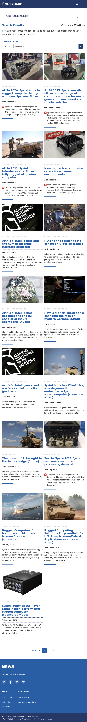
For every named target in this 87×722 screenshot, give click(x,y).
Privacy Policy (32, 716)
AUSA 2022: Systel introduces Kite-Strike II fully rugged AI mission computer (19, 173)
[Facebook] (10, 682)
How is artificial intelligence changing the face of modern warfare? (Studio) (64, 316)
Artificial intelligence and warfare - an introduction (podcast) (20, 388)
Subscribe (6, 702)
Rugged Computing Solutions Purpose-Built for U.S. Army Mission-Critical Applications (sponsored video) (64, 536)
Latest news (7, 697)
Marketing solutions (27, 702)
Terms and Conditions (15, 716)
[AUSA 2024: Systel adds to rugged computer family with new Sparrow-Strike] (22, 66)
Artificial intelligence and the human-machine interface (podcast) (20, 243)
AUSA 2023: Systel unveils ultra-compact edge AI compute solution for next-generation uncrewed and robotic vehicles (64, 96)
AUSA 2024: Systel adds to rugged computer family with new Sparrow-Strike (21, 93)
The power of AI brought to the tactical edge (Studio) (22, 460)
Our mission (23, 697)
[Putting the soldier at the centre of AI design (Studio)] (64, 217)
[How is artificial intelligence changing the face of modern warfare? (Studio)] (64, 289)
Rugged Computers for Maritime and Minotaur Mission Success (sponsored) (19, 535)
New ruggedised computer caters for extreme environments (63, 171)
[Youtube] (23, 682)
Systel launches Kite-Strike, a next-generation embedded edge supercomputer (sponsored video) (64, 391)
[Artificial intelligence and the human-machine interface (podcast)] (22, 217)
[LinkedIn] (4, 682)
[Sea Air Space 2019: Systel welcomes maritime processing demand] (64, 434)
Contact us (7, 707)
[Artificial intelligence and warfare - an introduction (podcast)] (22, 361)
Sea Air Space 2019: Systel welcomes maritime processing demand (62, 461)
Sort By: (8, 46)
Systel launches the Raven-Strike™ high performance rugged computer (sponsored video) (21, 610)
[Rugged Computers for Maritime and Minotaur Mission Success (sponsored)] (22, 506)
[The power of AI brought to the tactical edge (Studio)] (22, 434)
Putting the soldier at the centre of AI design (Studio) (64, 242)
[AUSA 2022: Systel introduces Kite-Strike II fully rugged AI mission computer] (22, 144)
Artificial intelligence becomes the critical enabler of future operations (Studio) (17, 317)
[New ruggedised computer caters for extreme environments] (64, 144)
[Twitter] (17, 682)
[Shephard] (12, 3)
